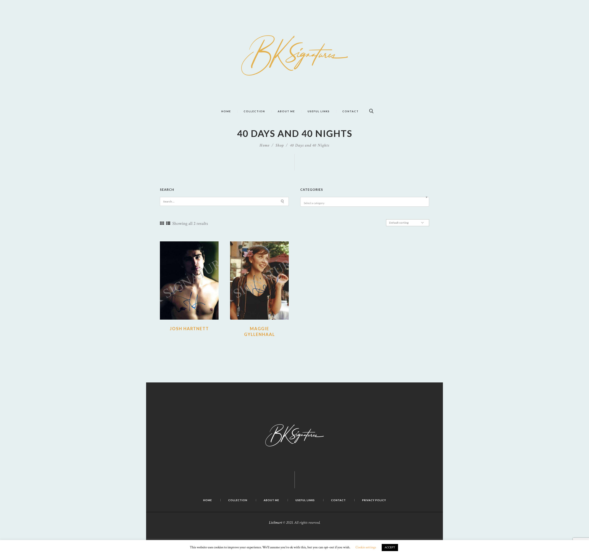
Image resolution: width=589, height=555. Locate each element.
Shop (280, 145)
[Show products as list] (168, 223)
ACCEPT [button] (389, 547)
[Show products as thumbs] (162, 223)
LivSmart (275, 522)
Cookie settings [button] (365, 547)
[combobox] (364, 202)
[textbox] (365, 203)
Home (265, 145)
